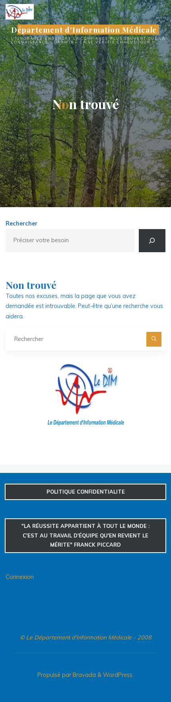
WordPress (117, 674)
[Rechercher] (152, 240)
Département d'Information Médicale (84, 30)
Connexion (20, 576)
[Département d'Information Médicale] (20, 11)
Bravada (83, 674)
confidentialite (86, 491)
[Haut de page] (140, 671)
